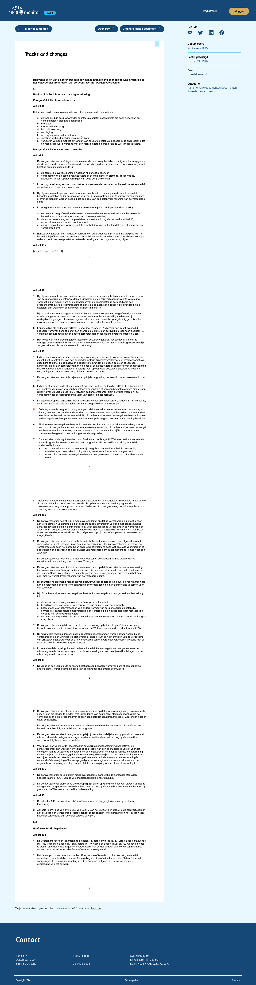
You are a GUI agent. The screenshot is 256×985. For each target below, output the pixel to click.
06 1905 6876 (81, 963)
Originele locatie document (140, 28)
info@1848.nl (81, 955)
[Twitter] (203, 33)
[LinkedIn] (214, 33)
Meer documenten (36, 28)
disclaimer (95, 908)
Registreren (210, 11)
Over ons (236, 980)
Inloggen (239, 11)
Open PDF (105, 28)
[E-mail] (192, 33)
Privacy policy (131, 980)
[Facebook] (224, 33)
